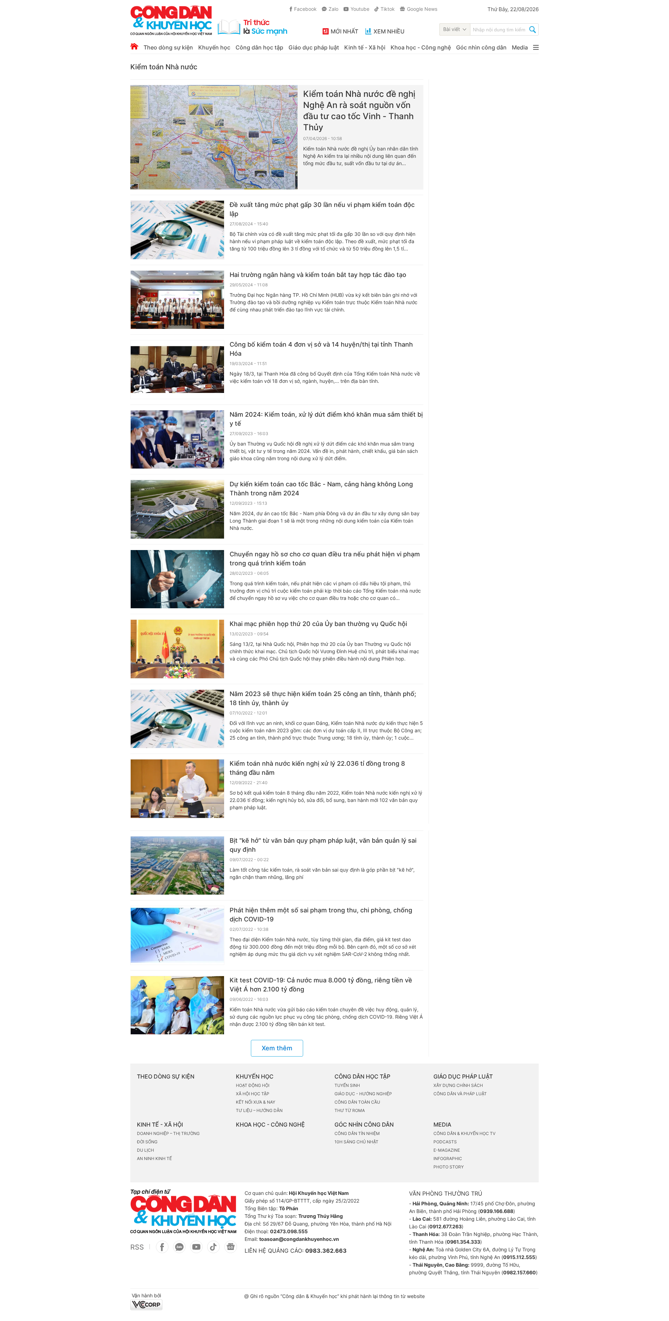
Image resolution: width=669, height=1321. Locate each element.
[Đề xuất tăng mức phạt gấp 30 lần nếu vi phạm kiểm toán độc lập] (177, 230)
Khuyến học (214, 47)
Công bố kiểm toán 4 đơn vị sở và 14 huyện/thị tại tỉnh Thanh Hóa (321, 349)
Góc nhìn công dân (481, 47)
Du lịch (145, 1150)
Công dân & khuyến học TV (464, 1133)
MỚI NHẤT (344, 31)
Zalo (333, 9)
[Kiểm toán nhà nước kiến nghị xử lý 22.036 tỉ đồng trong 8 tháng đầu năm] (177, 788)
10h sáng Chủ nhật (356, 1141)
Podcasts (445, 1141)
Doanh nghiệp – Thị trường (168, 1133)
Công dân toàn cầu (357, 1102)
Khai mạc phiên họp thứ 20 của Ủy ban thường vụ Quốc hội (318, 623)
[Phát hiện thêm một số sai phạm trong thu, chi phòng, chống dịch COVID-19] (177, 935)
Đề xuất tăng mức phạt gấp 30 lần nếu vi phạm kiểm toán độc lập (322, 209)
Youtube (360, 9)
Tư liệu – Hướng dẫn (259, 1110)
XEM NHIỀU (389, 31)
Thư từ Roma (349, 1110)
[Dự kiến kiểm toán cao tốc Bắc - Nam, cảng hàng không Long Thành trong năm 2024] (177, 509)
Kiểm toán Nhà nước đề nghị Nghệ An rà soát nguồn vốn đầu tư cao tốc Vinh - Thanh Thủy (359, 110)
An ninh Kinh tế (154, 1158)
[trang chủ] (208, 20)
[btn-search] (532, 30)
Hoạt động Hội (252, 1085)
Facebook (305, 9)
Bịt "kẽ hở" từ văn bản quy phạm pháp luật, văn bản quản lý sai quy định (323, 845)
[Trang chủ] (134, 46)
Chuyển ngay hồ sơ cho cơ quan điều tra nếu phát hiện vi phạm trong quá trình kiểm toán (325, 558)
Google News (422, 9)
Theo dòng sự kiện (168, 47)
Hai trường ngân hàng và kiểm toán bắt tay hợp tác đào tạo (318, 274)
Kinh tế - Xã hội (364, 47)
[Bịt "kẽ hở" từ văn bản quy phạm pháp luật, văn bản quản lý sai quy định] (177, 865)
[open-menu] (536, 47)
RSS (137, 1247)
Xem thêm (277, 1048)
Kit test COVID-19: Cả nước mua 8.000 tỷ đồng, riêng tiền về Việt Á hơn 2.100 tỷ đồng (321, 984)
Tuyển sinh (347, 1085)
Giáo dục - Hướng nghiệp (363, 1093)
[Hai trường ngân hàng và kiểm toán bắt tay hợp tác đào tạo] (177, 300)
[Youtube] (196, 1250)
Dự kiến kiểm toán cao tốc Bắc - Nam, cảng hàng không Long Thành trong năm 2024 (321, 488)
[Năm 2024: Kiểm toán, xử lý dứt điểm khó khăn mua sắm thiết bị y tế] (177, 439)
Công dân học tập (259, 47)
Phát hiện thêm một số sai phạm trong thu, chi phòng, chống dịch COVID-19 (321, 914)
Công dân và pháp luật (460, 1093)
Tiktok (387, 9)
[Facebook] (162, 1250)
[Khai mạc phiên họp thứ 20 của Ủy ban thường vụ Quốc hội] (177, 649)
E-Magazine (446, 1150)
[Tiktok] (213, 1250)
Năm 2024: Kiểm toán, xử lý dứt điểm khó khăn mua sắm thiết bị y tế (326, 419)
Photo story (448, 1166)
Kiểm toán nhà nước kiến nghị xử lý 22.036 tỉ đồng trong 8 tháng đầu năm (317, 768)
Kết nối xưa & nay (255, 1102)
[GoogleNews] (230, 1250)
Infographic (447, 1158)
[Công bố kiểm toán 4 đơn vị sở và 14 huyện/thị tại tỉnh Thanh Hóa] (177, 369)
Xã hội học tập (252, 1093)
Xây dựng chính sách (458, 1085)
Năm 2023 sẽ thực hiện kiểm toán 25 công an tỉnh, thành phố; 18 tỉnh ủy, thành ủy (323, 698)
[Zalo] (179, 1250)
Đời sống (147, 1141)
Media (520, 47)
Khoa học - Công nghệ (421, 47)
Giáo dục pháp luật (314, 47)
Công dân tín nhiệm (357, 1133)
